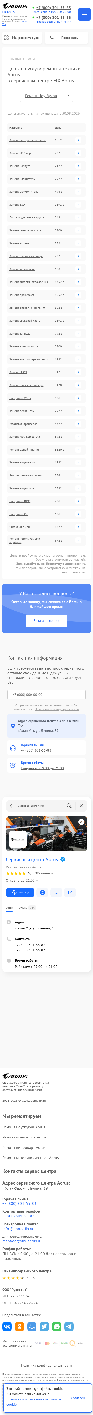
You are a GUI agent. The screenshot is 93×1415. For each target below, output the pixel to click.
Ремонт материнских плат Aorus (30, 1157)
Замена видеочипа (21, 488)
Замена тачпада (19, 333)
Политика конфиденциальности (46, 1365)
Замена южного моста (23, 346)
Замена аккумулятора (23, 191)
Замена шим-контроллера (26, 385)
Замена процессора (22, 295)
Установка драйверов (23, 424)
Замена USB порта (21, 153)
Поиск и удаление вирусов (27, 217)
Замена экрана (19, 243)
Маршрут (24, 892)
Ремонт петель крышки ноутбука (24, 540)
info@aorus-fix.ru (17, 1228)
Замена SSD (17, 204)
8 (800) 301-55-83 (18, 1215)
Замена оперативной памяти (28, 307)
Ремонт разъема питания (25, 475)
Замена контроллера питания (28, 359)
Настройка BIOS (19, 501)
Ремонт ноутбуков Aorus (23, 1126)
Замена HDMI (18, 372)
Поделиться (7, 1326)
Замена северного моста (25, 230)
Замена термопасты (22, 269)
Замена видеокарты (22, 462)
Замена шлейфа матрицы (26, 256)
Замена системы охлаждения (28, 282)
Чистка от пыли (19, 527)
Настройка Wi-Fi (20, 398)
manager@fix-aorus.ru (21, 1240)
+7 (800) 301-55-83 (53, 7)
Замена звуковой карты (25, 320)
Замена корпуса (19, 166)
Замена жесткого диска (24, 436)
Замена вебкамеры (21, 411)
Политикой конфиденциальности (57, 709)
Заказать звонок (46, 620)
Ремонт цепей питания (24, 449)
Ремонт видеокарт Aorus (24, 1147)
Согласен (78, 1398)
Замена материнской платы (27, 140)
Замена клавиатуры (22, 179)
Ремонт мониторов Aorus (24, 1137)
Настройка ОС (18, 514)
